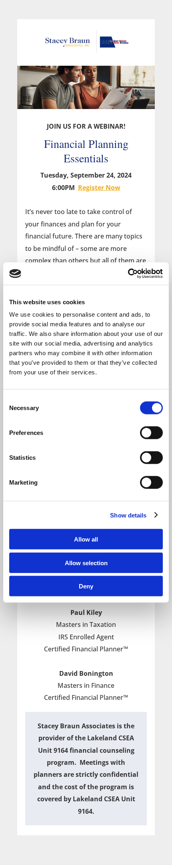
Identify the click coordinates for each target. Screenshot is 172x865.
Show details (128, 514)
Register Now (99, 187)
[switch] (151, 432)
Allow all (86, 539)
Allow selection (86, 562)
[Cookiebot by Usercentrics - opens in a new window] (128, 274)
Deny (86, 586)
